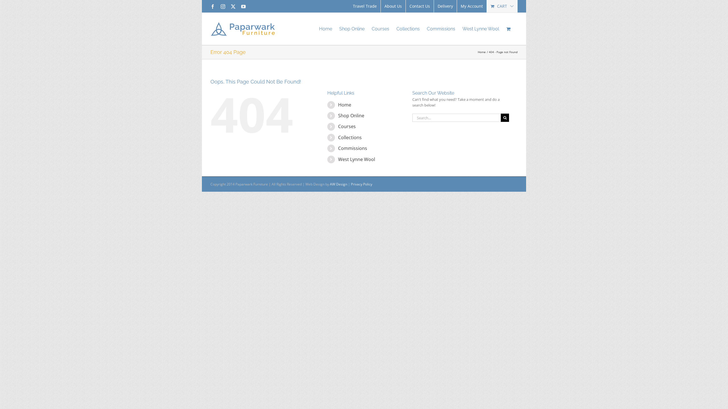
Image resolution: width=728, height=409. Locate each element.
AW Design (338, 184)
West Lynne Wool (356, 159)
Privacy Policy (361, 184)
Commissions (352, 148)
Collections (350, 137)
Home (344, 105)
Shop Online (351, 115)
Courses (347, 126)
